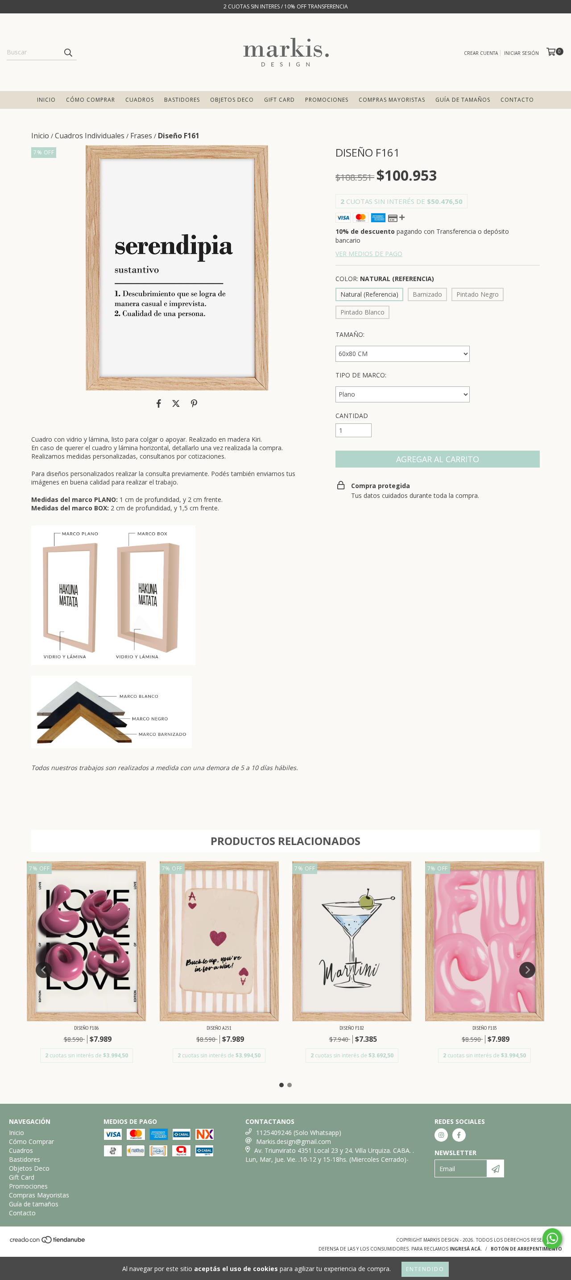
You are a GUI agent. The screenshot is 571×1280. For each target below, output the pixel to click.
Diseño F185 (484, 1027)
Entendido (425, 1269)
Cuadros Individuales (89, 135)
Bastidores (182, 100)
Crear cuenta (481, 53)
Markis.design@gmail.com (293, 1141)
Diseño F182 (351, 1027)
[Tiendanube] (48, 1242)
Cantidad (351, 415)
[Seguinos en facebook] (459, 1135)
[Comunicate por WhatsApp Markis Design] (552, 1238)
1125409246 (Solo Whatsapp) (298, 1132)
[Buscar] (68, 52)
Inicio (46, 100)
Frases (141, 135)
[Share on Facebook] (159, 403)
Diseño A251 (219, 1027)
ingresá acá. (466, 1249)
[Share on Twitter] (176, 403)
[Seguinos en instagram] (441, 1135)
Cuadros (139, 100)
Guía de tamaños (462, 100)
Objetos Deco (232, 100)
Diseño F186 (86, 1027)
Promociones (326, 100)
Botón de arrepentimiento (526, 1249)
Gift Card (279, 100)
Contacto (517, 100)
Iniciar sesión (521, 53)
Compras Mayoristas (392, 100)
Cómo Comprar (90, 100)
